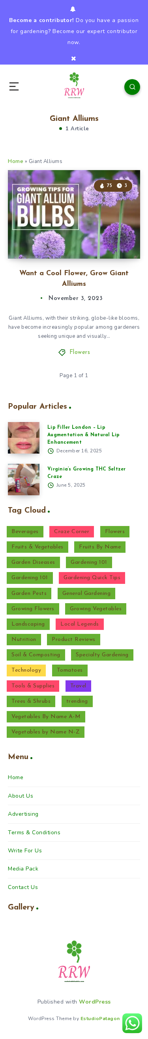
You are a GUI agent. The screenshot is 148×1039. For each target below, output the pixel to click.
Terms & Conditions (34, 832)
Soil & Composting (35, 655)
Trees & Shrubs (31, 701)
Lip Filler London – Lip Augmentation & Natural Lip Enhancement (83, 435)
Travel (78, 686)
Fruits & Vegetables (37, 547)
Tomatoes (70, 670)
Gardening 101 (89, 562)
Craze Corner (71, 532)
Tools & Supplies (32, 686)
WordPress (95, 1002)
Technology (26, 670)
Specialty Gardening (102, 655)
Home (15, 161)
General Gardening (86, 593)
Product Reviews (74, 640)
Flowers (79, 353)
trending (77, 701)
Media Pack (23, 868)
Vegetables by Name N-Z (45, 732)
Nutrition (23, 640)
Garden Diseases (33, 562)
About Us (20, 796)
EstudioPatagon (100, 1018)
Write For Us (25, 850)
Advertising (23, 814)
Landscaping (28, 624)
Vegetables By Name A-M (46, 717)
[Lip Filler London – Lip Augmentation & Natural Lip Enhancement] (23, 438)
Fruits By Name (100, 547)
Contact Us (23, 887)
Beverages (25, 532)
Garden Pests (29, 593)
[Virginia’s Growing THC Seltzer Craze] (23, 479)
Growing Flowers (32, 609)
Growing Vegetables (96, 609)
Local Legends (79, 624)
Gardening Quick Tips (92, 578)
